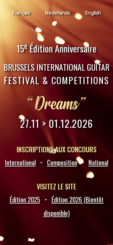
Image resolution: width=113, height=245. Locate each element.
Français (21, 13)
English (93, 13)
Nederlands (57, 13)
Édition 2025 (25, 199)
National (98, 162)
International (20, 162)
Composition (62, 162)
